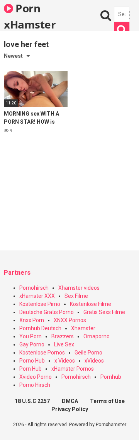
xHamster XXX (37, 296)
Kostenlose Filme (90, 304)
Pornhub (110, 377)
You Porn (30, 336)
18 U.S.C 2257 (32, 401)
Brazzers (62, 336)
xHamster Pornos (72, 369)
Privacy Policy (69, 409)
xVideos (94, 361)
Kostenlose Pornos (42, 352)
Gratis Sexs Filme (104, 312)
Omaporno (96, 336)
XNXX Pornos (70, 320)
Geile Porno (88, 352)
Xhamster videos (79, 288)
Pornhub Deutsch (40, 328)
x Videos (64, 361)
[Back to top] (124, 424)
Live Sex (64, 344)
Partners (17, 272)
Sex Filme (76, 296)
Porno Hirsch (34, 385)
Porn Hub (30, 369)
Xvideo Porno (35, 377)
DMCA (70, 401)
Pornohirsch (34, 288)
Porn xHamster (30, 16)
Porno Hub (32, 361)
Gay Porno (31, 344)
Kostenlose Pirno (39, 304)
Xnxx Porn (31, 320)
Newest (13, 56)
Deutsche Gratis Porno (46, 312)
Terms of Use (107, 401)
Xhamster (83, 328)
